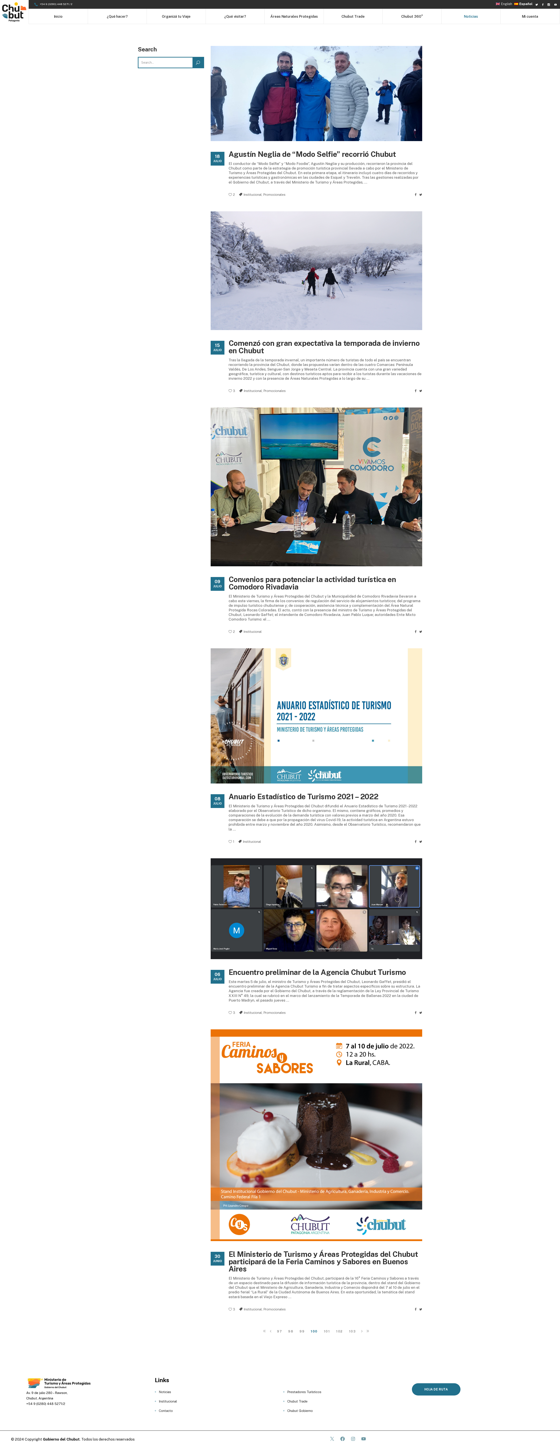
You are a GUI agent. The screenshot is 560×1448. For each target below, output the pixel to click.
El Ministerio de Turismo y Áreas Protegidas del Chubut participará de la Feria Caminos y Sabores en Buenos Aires (323, 1261)
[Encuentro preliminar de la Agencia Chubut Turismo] (316, 908)
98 (290, 1331)
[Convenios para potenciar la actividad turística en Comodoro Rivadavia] (316, 486)
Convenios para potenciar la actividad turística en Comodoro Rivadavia (312, 583)
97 (279, 1331)
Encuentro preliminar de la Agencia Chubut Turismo (317, 972)
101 (327, 1331)
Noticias (165, 1392)
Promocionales (274, 194)
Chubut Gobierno (300, 1411)
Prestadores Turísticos (304, 1392)
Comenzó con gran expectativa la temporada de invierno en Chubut (324, 347)
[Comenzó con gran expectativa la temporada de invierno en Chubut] (316, 270)
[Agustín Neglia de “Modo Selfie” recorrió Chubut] (316, 93)
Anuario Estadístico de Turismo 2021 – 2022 (303, 796)
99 (301, 1331)
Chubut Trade (297, 1401)
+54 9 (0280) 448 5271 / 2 (56, 4)
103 (352, 1331)
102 (339, 1331)
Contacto (166, 1411)
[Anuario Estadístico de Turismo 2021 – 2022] (316, 715)
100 (314, 1331)
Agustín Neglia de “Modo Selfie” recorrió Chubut (312, 154)
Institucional (252, 194)
